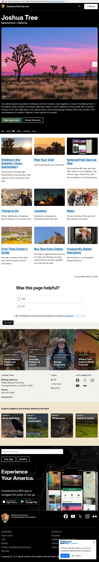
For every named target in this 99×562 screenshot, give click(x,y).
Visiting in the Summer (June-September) (12, 163)
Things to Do (10, 210)
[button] (94, 64)
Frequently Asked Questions (79, 250)
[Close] (94, 542)
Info (2, 131)
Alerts (10, 131)
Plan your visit (11, 120)
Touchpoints (68, 316)
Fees (34, 131)
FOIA (3, 539)
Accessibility (6, 531)
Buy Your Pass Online (48, 249)
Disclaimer (56, 535)
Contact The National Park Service (16, 547)
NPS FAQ (5, 551)
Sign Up (65, 556)
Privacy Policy (7, 535)
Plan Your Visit (44, 159)
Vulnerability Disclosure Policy (64, 539)
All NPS (23, 459)
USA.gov (55, 543)
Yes (23, 298)
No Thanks (76, 556)
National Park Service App (82, 161)
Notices (4, 543)
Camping (40, 210)
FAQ (54, 380)
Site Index (56, 384)
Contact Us (7, 397)
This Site (8, 459)
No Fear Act (56, 531)
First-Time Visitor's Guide (14, 250)
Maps (19, 131)
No (23, 306)
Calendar (26, 131)
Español (56, 388)
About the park (33, 120)
